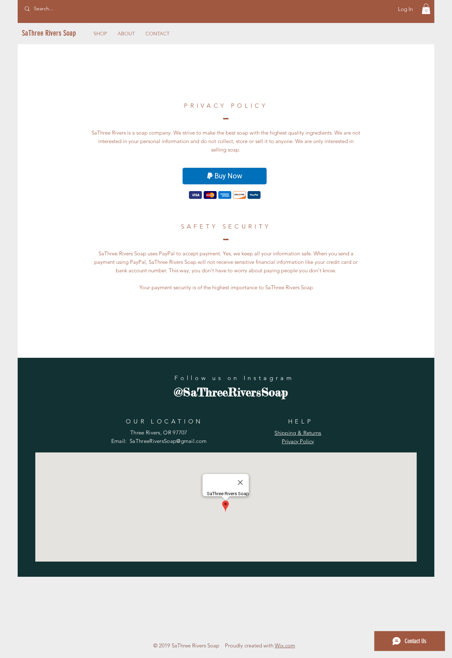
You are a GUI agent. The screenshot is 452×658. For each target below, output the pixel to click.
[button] (426, 9)
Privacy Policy (298, 441)
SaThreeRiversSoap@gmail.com (168, 441)
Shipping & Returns (297, 432)
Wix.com (285, 645)
